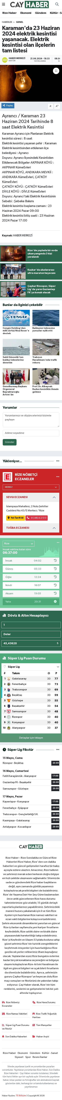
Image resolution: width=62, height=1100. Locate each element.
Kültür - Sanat (50, 1053)
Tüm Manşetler (44, 1025)
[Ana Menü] (3, 4)
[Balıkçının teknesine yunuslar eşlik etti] (45, 317)
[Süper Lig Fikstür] (57, 749)
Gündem (40, 13)
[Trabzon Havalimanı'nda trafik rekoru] (45, 347)
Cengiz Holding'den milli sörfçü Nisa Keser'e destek (16, 331)
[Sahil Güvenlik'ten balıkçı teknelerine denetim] (16, 347)
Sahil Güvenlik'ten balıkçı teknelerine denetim (13, 360)
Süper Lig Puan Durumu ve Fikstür (15, 1027)
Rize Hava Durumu (46, 1002)
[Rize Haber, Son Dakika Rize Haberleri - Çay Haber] (29, 4)
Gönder (9, 442)
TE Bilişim (21, 1096)
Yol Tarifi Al (17, 518)
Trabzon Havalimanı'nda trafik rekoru (44, 360)
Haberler (7, 22)
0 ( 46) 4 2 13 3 (38, 518)
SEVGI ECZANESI (17, 497)
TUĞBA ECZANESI (17, 527)
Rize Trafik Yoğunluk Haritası (44, 1016)
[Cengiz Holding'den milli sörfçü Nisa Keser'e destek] (16, 317)
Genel (19, 22)
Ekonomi (25, 13)
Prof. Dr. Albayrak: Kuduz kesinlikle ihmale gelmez (45, 389)
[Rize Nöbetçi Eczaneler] (57, 477)
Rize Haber (9, 13)
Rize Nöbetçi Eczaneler (11, 1004)
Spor (28, 1057)
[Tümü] (57, 461)
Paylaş (9, 105)
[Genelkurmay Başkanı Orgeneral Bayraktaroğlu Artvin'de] (16, 376)
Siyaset (19, 1057)
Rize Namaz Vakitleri (16, 1014)
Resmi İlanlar (40, 1057)
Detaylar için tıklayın (31, 737)
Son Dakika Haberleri (16, 1036)
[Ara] (57, 4)
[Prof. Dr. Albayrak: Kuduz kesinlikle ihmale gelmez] (45, 376)
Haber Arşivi (42, 1036)
